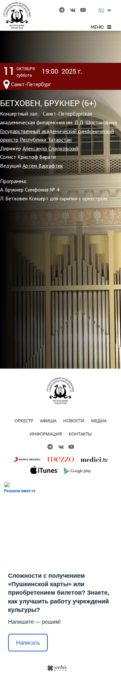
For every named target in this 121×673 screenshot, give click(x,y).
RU (101, 10)
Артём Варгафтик (43, 165)
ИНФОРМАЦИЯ (46, 434)
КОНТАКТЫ (80, 434)
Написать (28, 643)
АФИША (48, 421)
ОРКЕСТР (23, 421)
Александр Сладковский (50, 148)
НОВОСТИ (73, 421)
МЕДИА (99, 421)
